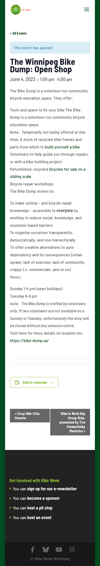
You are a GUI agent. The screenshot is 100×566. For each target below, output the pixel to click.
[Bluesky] (46, 549)
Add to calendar (35, 382)
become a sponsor (43, 498)
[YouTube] (59, 549)
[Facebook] (32, 549)
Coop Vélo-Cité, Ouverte (27, 415)
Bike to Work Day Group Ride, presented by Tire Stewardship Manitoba (72, 422)
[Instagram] (72, 549)
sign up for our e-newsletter (52, 488)
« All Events (18, 33)
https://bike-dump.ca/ (29, 340)
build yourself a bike (62, 146)
